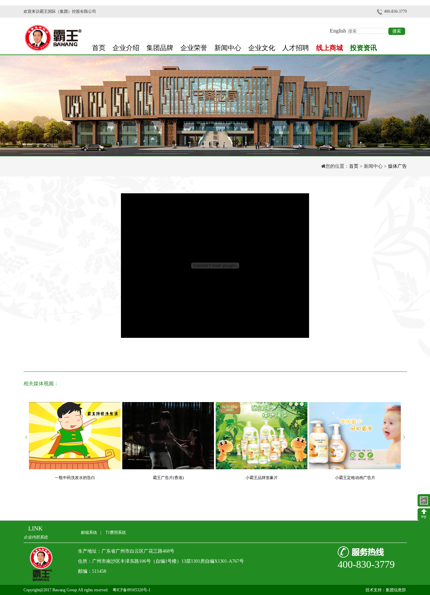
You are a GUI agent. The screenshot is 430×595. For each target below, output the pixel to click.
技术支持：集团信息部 (386, 590)
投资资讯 (363, 45)
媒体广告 (397, 166)
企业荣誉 (193, 45)
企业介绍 (126, 45)
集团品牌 (159, 45)
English (338, 28)
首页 (98, 45)
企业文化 (261, 45)
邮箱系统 (89, 532)
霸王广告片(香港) (168, 477)
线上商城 (329, 45)
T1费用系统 (115, 532)
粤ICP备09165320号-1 (131, 590)
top (423, 516)
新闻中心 (227, 45)
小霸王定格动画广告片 (355, 477)
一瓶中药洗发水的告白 (75, 477)
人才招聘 (295, 45)
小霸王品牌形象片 (262, 477)
